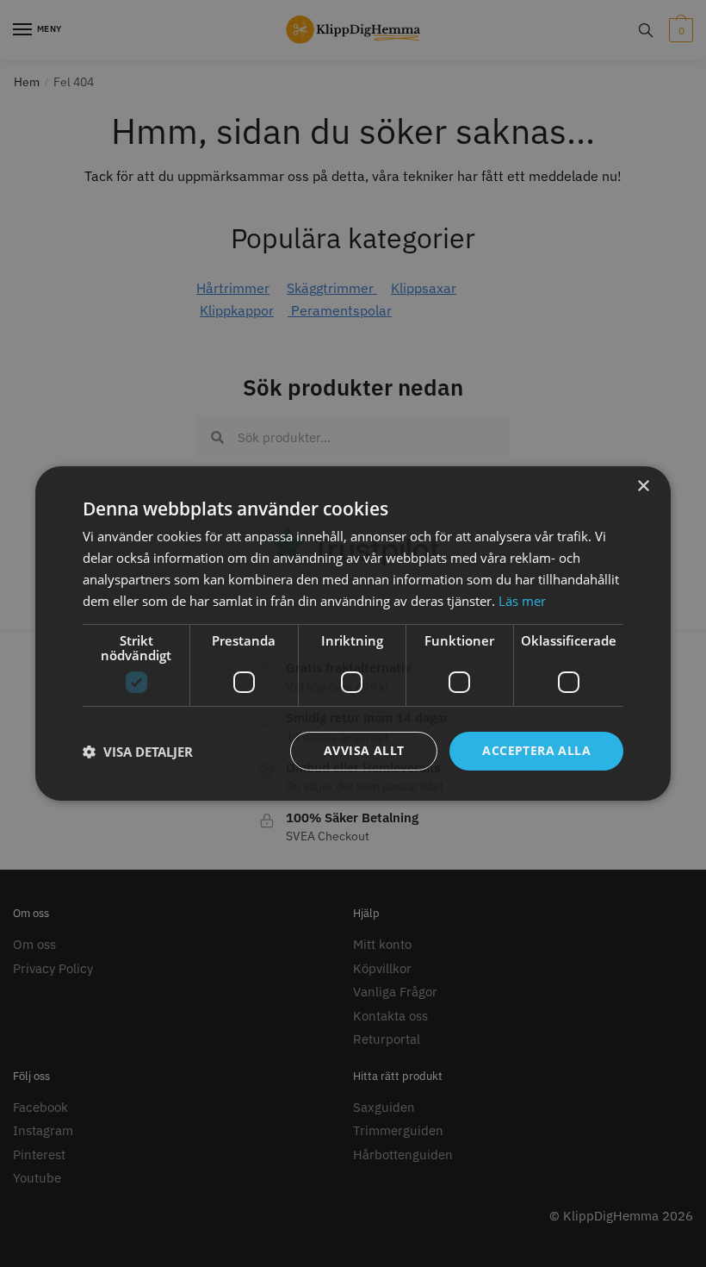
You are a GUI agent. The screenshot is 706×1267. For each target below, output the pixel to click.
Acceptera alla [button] (536, 750)
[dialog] (353, 633)
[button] (138, 751)
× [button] (642, 486)
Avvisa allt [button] (364, 750)
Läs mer (522, 600)
